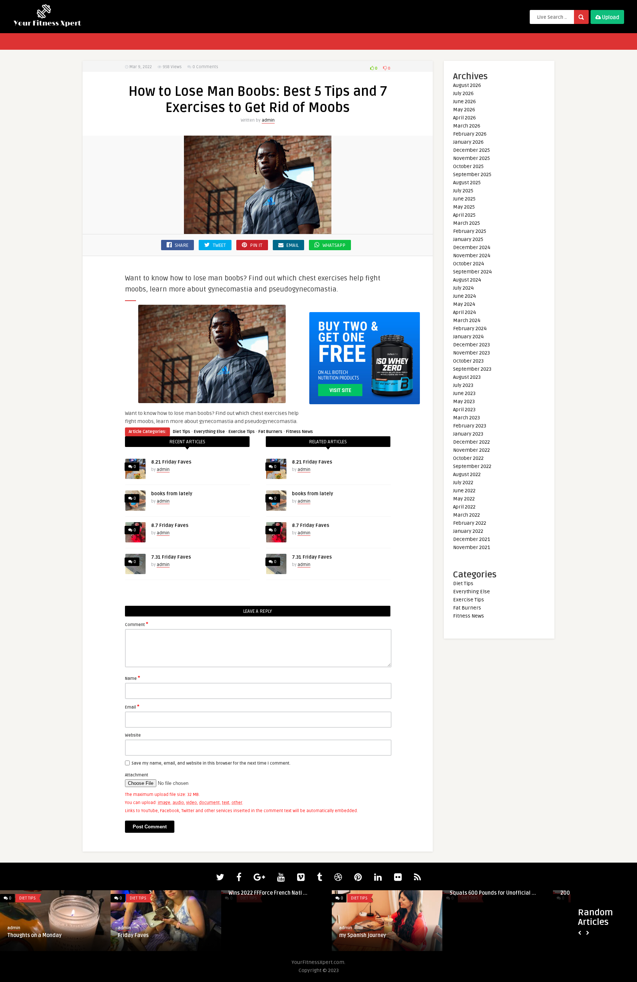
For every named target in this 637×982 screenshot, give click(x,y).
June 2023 (464, 393)
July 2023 (463, 385)
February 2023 (469, 426)
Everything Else (209, 431)
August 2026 (467, 85)
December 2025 (471, 150)
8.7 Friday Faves (169, 525)
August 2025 (467, 182)
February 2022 (469, 523)
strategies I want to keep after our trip (497, 935)
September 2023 (472, 369)
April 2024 (464, 312)
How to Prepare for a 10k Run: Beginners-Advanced (154, 938)
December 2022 (471, 442)
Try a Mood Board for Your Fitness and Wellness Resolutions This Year (275, 938)
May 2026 (464, 109)
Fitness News (299, 431)
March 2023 (466, 418)
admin (268, 120)
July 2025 (463, 191)
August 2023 (467, 377)
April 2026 (464, 118)
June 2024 (464, 296)
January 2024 (468, 336)
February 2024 (470, 328)
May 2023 (464, 401)
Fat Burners (270, 431)
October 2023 (468, 361)
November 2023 (471, 353)
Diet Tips (181, 431)
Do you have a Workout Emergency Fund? (380, 938)
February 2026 (470, 134)
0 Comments (205, 66)
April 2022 (464, 507)
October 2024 (468, 264)
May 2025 (464, 207)
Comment (136, 624)
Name (132, 678)
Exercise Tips (242, 431)
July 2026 (463, 93)
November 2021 (471, 547)
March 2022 (466, 515)
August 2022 (467, 474)
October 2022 (468, 458)
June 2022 (464, 490)
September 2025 (472, 174)
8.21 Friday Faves (171, 462)
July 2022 (463, 482)
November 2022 (471, 450)
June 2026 (464, 101)
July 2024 (463, 288)
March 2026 (466, 126)
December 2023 (471, 345)
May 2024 (464, 304)
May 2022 (464, 499)
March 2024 (466, 320)
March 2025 (466, 223)
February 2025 (469, 231)
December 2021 (471, 539)
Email (132, 706)
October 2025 (468, 166)
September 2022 (472, 466)
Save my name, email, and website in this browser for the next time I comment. (211, 763)
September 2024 (472, 272)
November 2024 (471, 255)
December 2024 (471, 247)
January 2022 (468, 531)
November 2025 (471, 158)
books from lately (171, 494)
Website (133, 735)
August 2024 (467, 280)
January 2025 (468, 239)
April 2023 (464, 409)
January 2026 (468, 142)
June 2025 (464, 199)
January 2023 (468, 434)
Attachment (136, 775)
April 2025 (464, 215)
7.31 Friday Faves (171, 557)
